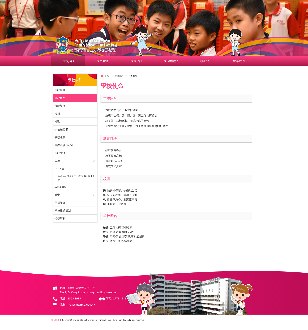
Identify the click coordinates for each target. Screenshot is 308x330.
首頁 (107, 75)
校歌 (57, 121)
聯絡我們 (239, 61)
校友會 (204, 61)
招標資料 (60, 218)
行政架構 (60, 106)
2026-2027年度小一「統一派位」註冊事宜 (76, 178)
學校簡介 (60, 90)
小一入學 (59, 168)
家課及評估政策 (64, 145)
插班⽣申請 (61, 187)
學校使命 (60, 98)
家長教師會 (170, 61)
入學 (57, 161)
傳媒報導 (60, 202)
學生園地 (102, 61)
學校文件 (60, 153)
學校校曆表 (61, 129)
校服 (57, 113)
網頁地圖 (55, 320)
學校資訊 (68, 61)
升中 (57, 195)
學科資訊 (136, 61)
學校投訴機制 (63, 210)
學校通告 (60, 137)
